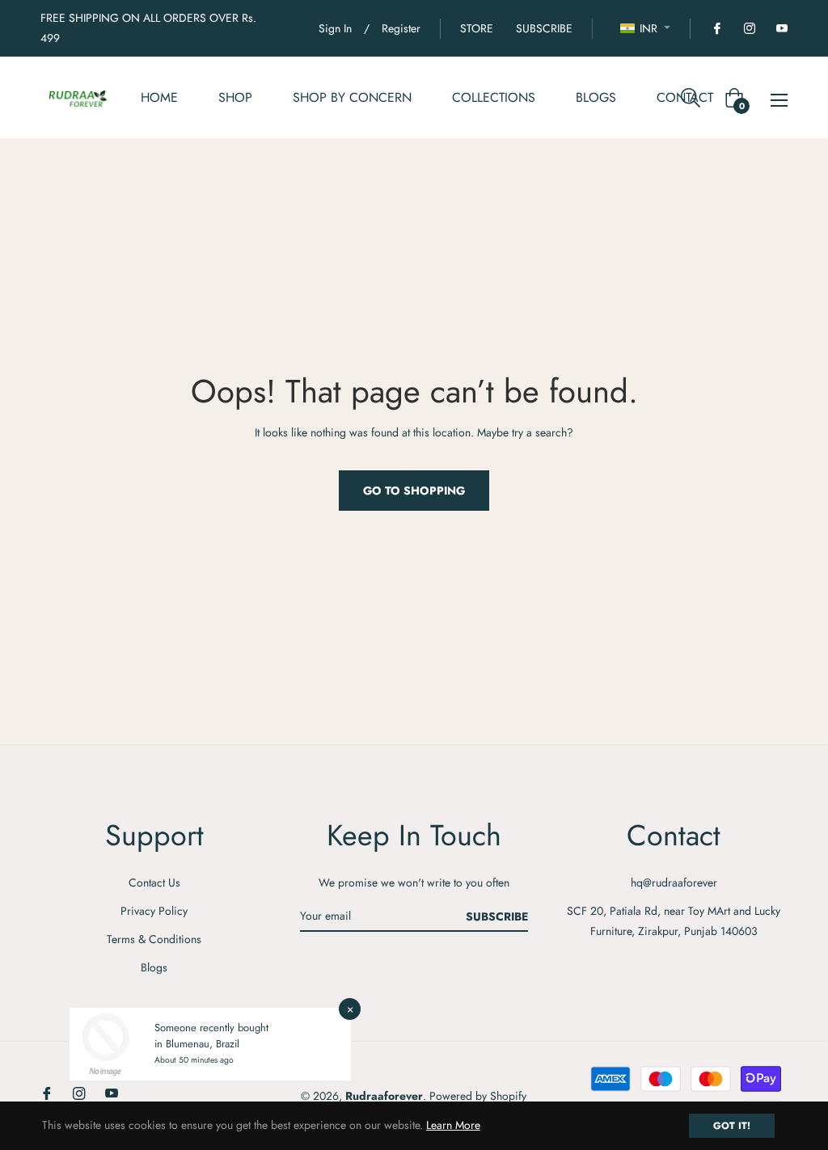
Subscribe (497, 916)
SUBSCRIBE (544, 28)
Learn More (453, 1125)
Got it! (731, 1125)
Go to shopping (414, 490)
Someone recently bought (211, 1027)
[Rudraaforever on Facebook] (716, 28)
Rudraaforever (384, 1096)
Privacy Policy (154, 911)
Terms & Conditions (154, 939)
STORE (476, 28)
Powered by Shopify (477, 1096)
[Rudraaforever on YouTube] (781, 28)
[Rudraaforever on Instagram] (748, 28)
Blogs (154, 967)
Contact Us (154, 882)
